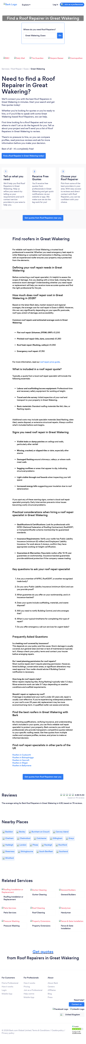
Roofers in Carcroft (20, 760)
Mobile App (7, 993)
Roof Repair (16, 69)
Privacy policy (8, 1033)
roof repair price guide (50, 362)
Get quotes (43, 951)
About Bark (53, 983)
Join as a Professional (33, 990)
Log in (55, 4)
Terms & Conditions (41, 1030)
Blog (50, 993)
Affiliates (52, 990)
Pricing (27, 986)
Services (5, 69)
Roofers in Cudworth (21, 754)
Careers (51, 986)
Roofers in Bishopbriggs (23, 757)
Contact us (77, 1004)
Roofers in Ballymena (21, 765)
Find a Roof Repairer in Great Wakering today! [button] (23, 155)
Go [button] (60, 35)
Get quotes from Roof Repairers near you (43, 218)
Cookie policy (58, 1030)
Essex (26, 69)
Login (4, 990)
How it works (7, 986)
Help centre (29, 993)
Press (50, 997)
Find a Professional (10, 983)
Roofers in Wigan (20, 763)
